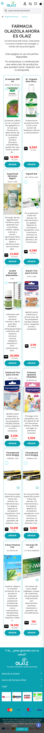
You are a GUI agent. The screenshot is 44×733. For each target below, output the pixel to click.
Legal (4, 686)
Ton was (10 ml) (32, 546)
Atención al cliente (11, 673)
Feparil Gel (31, 174)
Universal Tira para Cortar (12, 374)
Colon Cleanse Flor (12, 546)
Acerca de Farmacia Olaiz (14, 680)
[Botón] (40, 3)
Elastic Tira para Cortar (31, 272)
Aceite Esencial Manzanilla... (12, 273)
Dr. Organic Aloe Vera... (31, 80)
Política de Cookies (25, 726)
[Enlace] (2, 4)
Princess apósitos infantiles (32, 375)
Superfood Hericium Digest (12, 176)
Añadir (12, 164)
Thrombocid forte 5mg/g (12, 454)
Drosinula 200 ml (12, 80)
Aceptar (21, 729)
